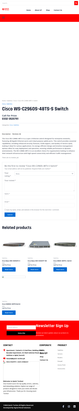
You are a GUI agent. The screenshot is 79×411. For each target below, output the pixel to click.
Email (7, 202)
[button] (3, 17)
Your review (10, 180)
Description (6, 134)
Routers (60, 357)
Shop (48, 10)
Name (7, 194)
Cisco (15, 101)
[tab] (6, 134)
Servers (60, 354)
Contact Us (58, 10)
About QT (38, 10)
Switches (9, 101)
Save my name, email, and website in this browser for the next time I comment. (32, 210)
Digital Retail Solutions (22, 408)
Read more (9, 269)
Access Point (61, 365)
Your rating (8, 174)
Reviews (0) (16, 134)
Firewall (60, 361)
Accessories (61, 369)
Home (28, 10)
